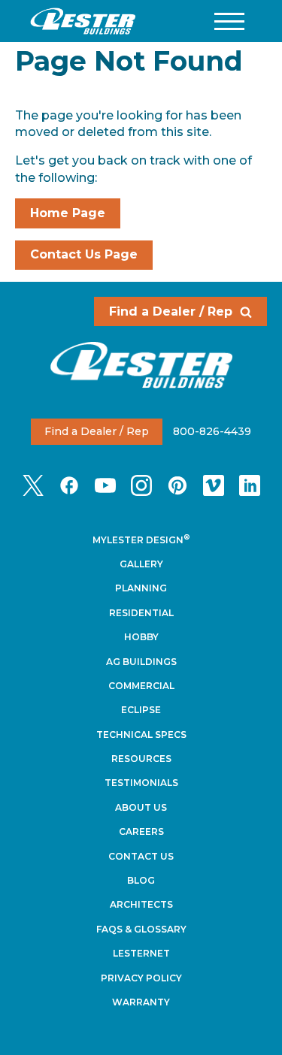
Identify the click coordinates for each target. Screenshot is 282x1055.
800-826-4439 (212, 431)
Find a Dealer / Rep (170, 311)
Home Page (67, 213)
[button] (229, 21)
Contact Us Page (84, 254)
